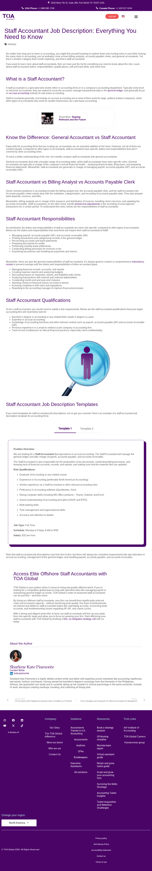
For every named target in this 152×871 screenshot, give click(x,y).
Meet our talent (55, 742)
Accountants (80, 739)
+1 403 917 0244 (124, 8)
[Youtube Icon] (4, 725)
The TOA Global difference (53, 735)
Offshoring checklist (102, 738)
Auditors (80, 745)
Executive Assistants (76, 765)
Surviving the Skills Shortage (107, 785)
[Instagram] (4, 720)
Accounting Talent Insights (106, 794)
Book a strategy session (105, 729)
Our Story (55, 727)
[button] (136, 17)
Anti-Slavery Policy (101, 844)
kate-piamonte (21, 673)
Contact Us (55, 754)
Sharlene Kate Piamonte (32, 666)
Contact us (101, 856)
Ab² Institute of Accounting (131, 729)
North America (17, 823)
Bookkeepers (80, 757)
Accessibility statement (101, 850)
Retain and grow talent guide (105, 765)
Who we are (54, 748)
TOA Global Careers (134, 736)
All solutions (80, 772)
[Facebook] (13, 720)
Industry (12, 44)
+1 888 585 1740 (46, 8)
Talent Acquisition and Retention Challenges (106, 804)
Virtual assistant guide (105, 756)
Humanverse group (134, 742)
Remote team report (104, 747)
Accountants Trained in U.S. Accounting (78, 730)
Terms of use (101, 862)
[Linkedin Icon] (22, 720)
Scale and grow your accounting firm (105, 775)
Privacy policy (101, 838)
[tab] (65, 428)
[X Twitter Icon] (13, 725)
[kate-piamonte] (11, 673)
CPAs (80, 751)
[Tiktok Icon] (22, 725)
